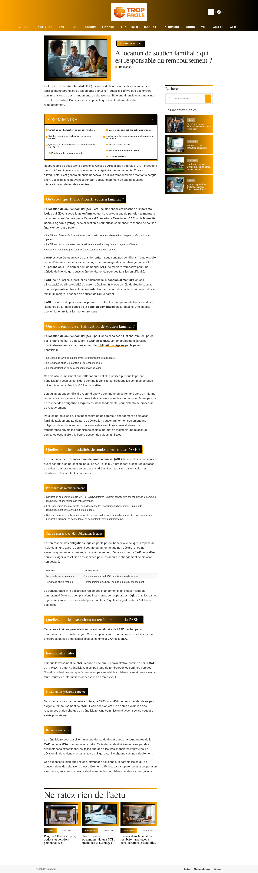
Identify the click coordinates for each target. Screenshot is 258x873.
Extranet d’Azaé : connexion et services (197, 146)
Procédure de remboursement (66, 153)
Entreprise (192, 141)
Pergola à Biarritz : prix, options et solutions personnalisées (60, 839)
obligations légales (112, 345)
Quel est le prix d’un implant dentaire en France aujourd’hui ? (196, 187)
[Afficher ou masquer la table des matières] (115, 119)
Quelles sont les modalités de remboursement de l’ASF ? (71, 145)
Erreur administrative (119, 144)
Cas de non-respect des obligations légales (131, 130)
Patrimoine (90, 830)
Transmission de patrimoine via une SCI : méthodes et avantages (98, 839)
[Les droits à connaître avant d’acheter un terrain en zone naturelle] (175, 164)
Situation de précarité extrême (124, 150)
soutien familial (73, 86)
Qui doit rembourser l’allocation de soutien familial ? (70, 137)
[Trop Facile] (129, 12)
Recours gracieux (117, 156)
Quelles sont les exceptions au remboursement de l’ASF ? (129, 137)
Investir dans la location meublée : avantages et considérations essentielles (138, 839)
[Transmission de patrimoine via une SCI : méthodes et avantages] (101, 814)
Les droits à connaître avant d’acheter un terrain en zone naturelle (199, 167)
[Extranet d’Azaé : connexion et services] (175, 144)
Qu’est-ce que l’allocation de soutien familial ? (71, 130)
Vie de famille (130, 43)
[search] (211, 12)
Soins (191, 120)
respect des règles (124, 595)
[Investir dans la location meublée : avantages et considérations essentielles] (139, 814)
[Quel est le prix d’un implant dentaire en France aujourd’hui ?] (175, 184)
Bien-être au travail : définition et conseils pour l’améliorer (199, 126)
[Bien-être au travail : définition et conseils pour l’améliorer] (175, 124)
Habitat (50, 830)
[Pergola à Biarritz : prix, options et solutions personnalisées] (62, 814)
